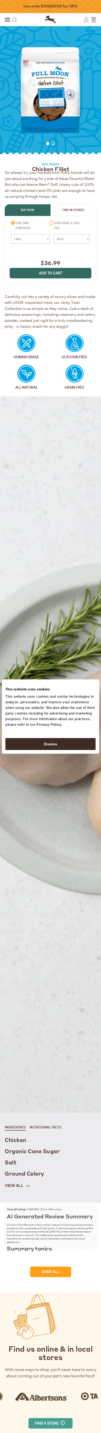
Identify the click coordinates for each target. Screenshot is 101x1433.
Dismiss (50, 744)
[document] (50, 90)
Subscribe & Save (67, 225)
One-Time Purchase (23, 225)
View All (14, 1186)
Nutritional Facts (45, 1127)
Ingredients (15, 1127)
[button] (7, 19)
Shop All (50, 1272)
